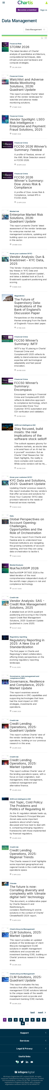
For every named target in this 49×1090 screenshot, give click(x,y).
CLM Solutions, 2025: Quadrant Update (26, 978)
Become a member (27, 10)
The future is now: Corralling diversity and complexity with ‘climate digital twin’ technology (28, 892)
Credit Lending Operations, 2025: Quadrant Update (23, 727)
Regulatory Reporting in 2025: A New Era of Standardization (27, 644)
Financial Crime (21, 143)
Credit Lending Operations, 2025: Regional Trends (23, 854)
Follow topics (17, 1062)
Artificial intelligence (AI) (25, 425)
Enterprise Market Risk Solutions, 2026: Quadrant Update (26, 218)
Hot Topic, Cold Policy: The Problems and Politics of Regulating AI (27, 806)
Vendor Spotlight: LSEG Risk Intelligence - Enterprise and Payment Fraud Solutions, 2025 (27, 124)
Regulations (19, 296)
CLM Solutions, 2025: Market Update (26, 934)
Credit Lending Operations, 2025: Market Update (23, 763)
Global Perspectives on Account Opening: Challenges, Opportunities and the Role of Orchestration (27, 526)
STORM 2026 (19, 47)
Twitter (22, 1062)
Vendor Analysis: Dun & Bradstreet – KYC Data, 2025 (27, 260)
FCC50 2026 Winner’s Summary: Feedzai (30, 148)
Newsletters (31, 1062)
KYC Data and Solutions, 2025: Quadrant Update (28, 482)
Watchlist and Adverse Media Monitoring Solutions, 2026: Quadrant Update (27, 85)
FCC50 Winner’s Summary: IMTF (26, 342)
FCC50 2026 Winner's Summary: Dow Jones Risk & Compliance (29, 182)
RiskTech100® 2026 (24, 568)
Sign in (43, 10)
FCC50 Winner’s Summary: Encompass (26, 386)
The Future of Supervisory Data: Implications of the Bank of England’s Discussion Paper (28, 306)
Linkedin (26, 1062)
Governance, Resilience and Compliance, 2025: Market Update (27, 685)
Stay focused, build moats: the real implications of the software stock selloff (30, 434)
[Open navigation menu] (2, 3)
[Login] (46, 2)
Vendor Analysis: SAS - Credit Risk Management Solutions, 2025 (28, 604)
